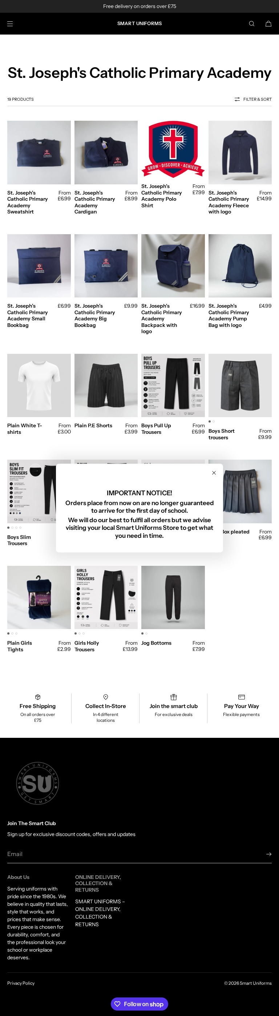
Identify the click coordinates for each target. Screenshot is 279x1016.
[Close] (214, 473)
